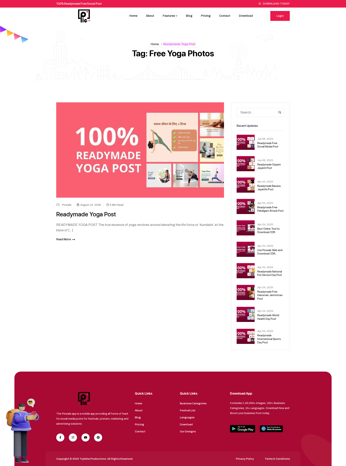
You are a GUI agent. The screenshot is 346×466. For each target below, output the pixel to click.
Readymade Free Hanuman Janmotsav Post (270, 295)
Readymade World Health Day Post (268, 317)
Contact (224, 15)
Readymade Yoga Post (86, 214)
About (150, 15)
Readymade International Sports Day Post (269, 339)
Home (133, 15)
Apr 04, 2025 (265, 181)
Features (169, 15)
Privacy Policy (245, 458)
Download (246, 15)
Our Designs (188, 431)
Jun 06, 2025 (265, 138)
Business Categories (193, 403)
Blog (189, 15)
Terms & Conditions (277, 458)
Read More (63, 239)
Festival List (187, 410)
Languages (187, 417)
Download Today (276, 3)
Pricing (205, 15)
